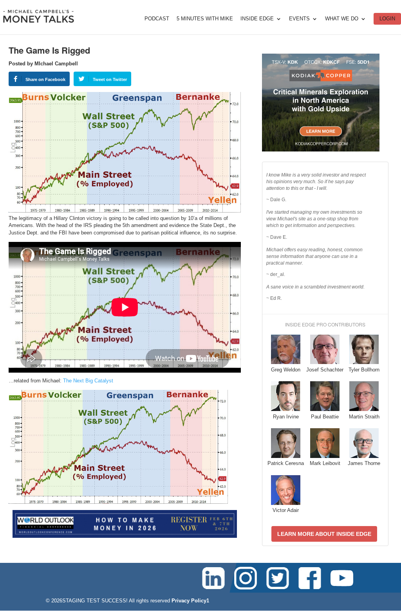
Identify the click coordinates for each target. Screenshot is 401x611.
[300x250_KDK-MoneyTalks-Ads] (320, 150)
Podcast (157, 19)
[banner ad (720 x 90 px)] (125, 536)
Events (299, 19)
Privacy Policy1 (190, 601)
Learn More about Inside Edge (324, 534)
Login (387, 19)
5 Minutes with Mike (205, 19)
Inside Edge (257, 19)
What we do (341, 19)
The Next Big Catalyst (88, 381)
